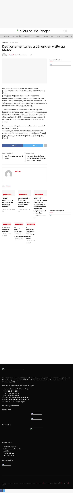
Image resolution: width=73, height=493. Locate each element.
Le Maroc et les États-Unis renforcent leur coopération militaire (23, 202)
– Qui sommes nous (9, 447)
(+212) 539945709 (13, 395)
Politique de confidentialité (52, 483)
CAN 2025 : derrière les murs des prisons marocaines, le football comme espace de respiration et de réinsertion (40, 205)
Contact (40, 483)
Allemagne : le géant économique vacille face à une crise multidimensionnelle (20, 232)
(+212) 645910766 (13, 393)
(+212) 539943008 (13, 391)
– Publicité (5, 451)
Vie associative (62, 36)
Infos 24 (27, 36)
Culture (36, 36)
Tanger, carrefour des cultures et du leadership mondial (7, 202)
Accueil (6, 36)
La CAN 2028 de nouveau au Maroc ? (6, 229)
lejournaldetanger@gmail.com (18, 397)
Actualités (17, 36)
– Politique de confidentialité (11, 449)
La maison (5, 42)
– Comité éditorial (8, 453)
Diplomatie (31, 224)
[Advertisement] (36, 14)
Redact (11, 55)
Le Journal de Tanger (30, 483)
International (48, 36)
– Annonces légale (8, 455)
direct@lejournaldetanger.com (19, 399)
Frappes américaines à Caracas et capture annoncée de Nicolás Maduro (30, 233)
